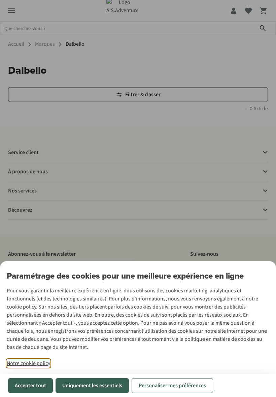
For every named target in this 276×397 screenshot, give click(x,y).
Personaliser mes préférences (172, 385)
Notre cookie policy (28, 363)
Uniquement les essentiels (92, 385)
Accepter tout (30, 385)
